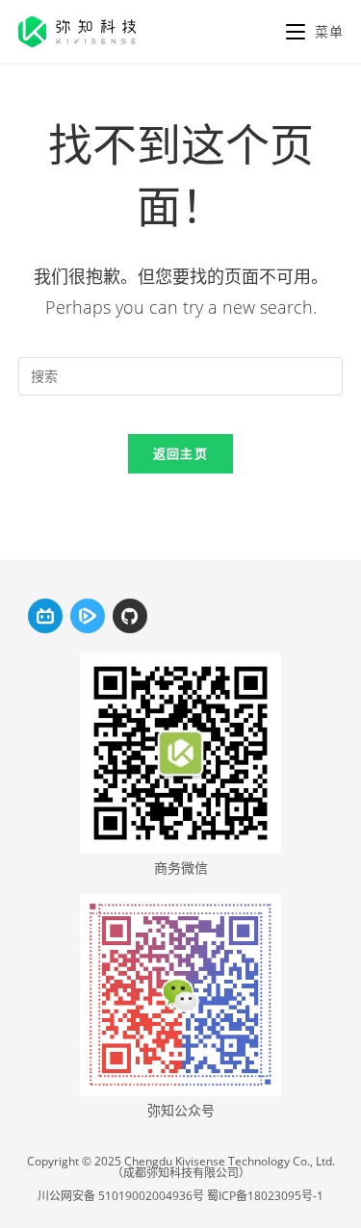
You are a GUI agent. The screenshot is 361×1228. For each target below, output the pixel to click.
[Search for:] (181, 374)
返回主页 (180, 453)
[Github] (130, 616)
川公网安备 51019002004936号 (121, 1196)
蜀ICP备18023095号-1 (265, 1196)
